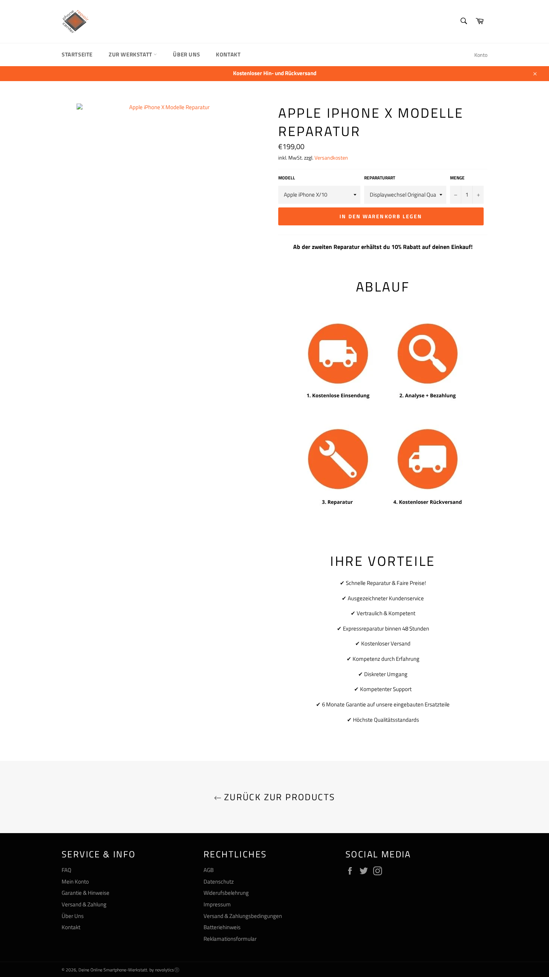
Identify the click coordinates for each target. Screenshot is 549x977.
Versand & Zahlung (84, 904)
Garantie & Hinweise (85, 892)
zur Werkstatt (131, 54)
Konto (480, 55)
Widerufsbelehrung (226, 892)
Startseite (77, 54)
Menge (457, 178)
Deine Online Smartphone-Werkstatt (112, 969)
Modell (286, 178)
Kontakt (228, 54)
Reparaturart (379, 178)
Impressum (217, 904)
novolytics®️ (167, 969)
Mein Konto (75, 881)
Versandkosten (331, 157)
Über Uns (186, 54)
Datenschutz (219, 881)
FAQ (66, 870)
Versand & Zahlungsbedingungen (243, 916)
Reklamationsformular (230, 938)
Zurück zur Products (278, 797)
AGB (209, 870)
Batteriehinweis (222, 927)
